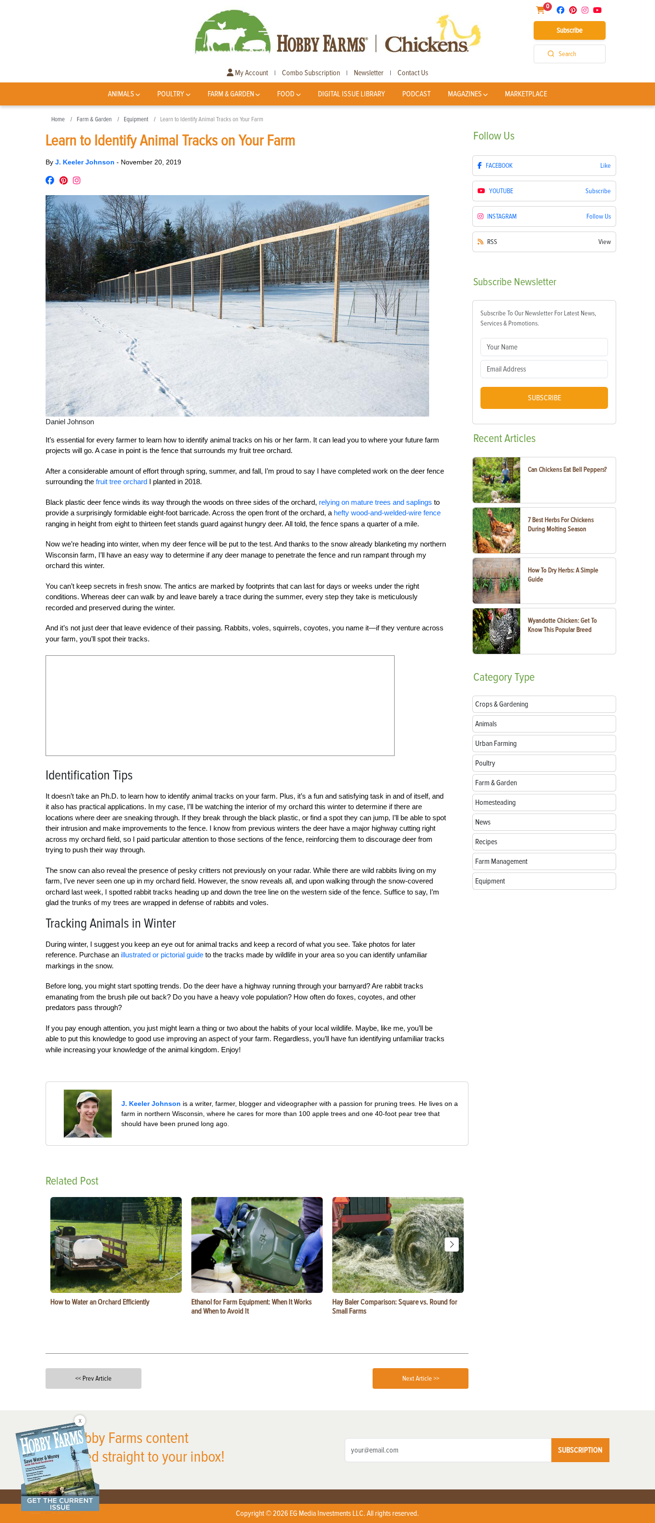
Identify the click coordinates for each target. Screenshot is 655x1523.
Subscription (580, 1450)
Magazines (465, 94)
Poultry (170, 94)
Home (58, 119)
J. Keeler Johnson (86, 162)
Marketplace (526, 94)
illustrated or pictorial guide (162, 955)
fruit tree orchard (121, 481)
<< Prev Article (93, 1378)
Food (285, 94)
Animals (121, 94)
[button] (451, 1244)
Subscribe (570, 30)
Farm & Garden (231, 94)
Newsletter (369, 73)
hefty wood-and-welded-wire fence (387, 513)
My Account (251, 73)
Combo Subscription (311, 73)
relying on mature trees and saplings (375, 502)
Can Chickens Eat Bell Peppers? (567, 469)
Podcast (416, 94)
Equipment (136, 119)
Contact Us (413, 73)
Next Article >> (420, 1378)
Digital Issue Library (351, 94)
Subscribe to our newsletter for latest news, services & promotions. (538, 318)
